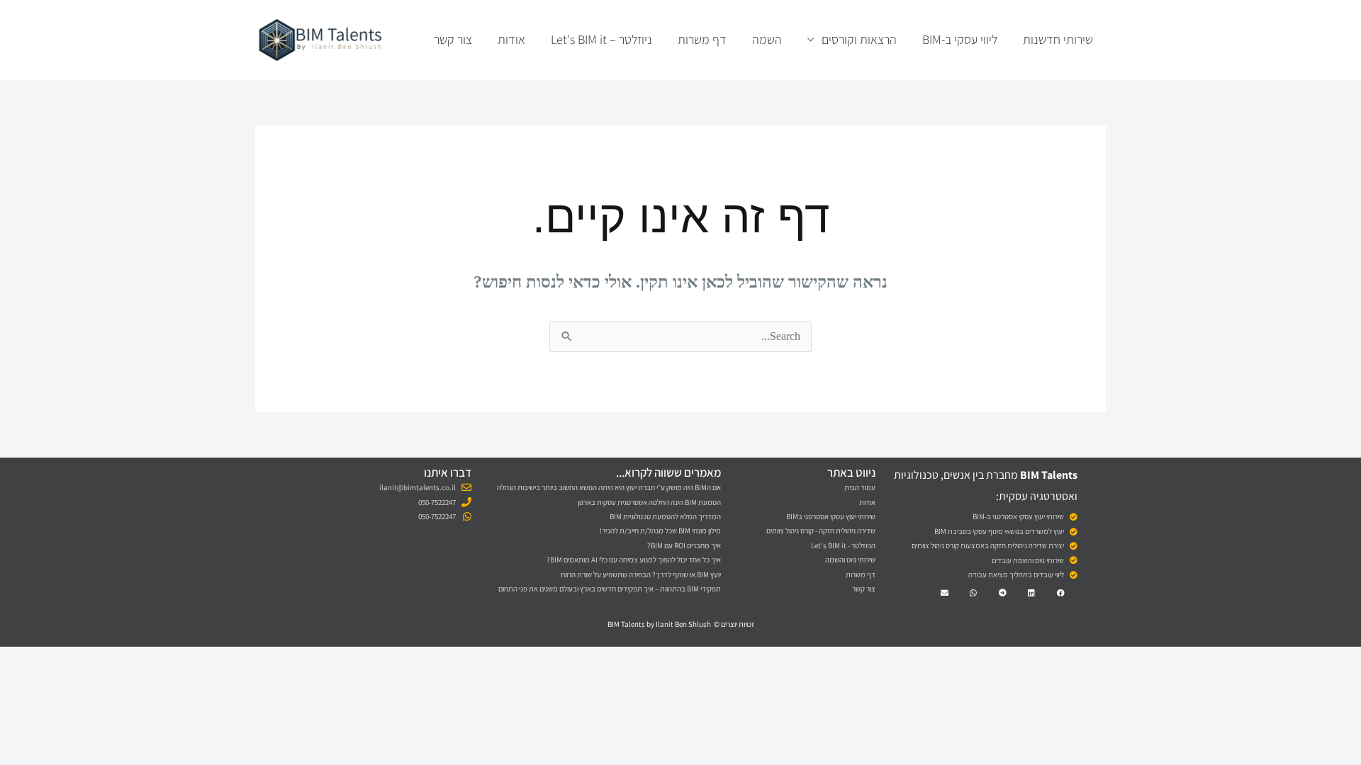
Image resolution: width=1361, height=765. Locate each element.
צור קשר (453, 39)
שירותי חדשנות (1058, 39)
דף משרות (702, 39)
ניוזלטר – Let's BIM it (601, 39)
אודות (511, 39)
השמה (767, 39)
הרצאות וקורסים (859, 39)
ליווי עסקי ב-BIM (959, 39)
